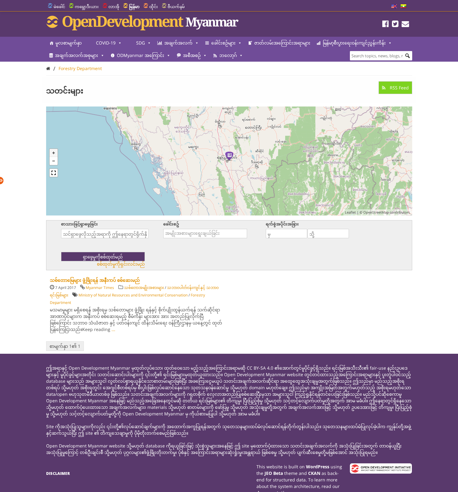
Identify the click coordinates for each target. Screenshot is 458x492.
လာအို (113, 6)
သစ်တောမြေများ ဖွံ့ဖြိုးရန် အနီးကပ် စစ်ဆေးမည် (95, 280)
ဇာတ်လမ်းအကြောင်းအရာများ (282, 43)
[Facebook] (385, 25)
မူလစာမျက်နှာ (68, 43)
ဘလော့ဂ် (228, 55)
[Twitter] (395, 25)
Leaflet (350, 212)
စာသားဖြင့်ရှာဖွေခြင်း (79, 224)
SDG (140, 43)
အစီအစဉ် (192, 55)
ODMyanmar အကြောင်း (140, 55)
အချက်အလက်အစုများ (76, 55)
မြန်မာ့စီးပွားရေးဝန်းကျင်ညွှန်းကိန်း (354, 43)
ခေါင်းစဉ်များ (223, 43)
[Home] (48, 68)
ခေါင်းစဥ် (171, 224)
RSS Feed (399, 88)
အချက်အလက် (178, 43)
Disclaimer (58, 473)
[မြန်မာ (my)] (403, 6)
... (113, 329)
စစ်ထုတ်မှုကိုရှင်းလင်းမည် (121, 264)
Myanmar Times (100, 287)
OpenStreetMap (376, 212)
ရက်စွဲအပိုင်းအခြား (282, 224)
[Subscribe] (405, 25)
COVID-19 (106, 43)
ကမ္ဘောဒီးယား (87, 6)
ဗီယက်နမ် (176, 6)
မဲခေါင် (59, 6)
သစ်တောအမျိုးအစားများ (144, 287)
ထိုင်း (153, 6)
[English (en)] (394, 6)
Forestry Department (80, 68)
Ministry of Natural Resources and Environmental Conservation (133, 295)
